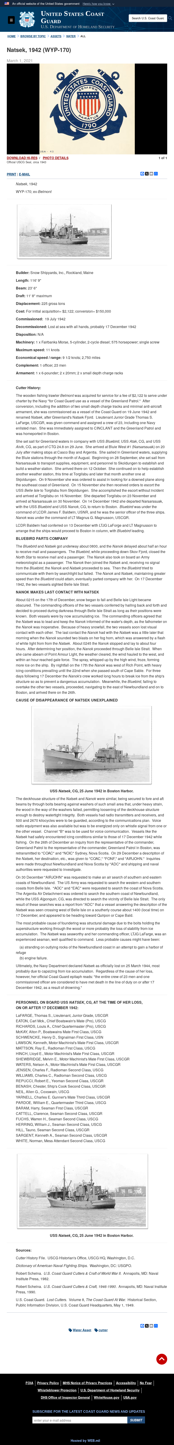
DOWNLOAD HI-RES (22, 158)
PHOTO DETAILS (55, 158)
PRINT (11, 174)
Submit (136, 1420)
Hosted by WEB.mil (85, 1440)
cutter (103, 1330)
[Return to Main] (161, 1362)
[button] (99, 3)
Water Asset (82, 1330)
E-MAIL (24, 174)
